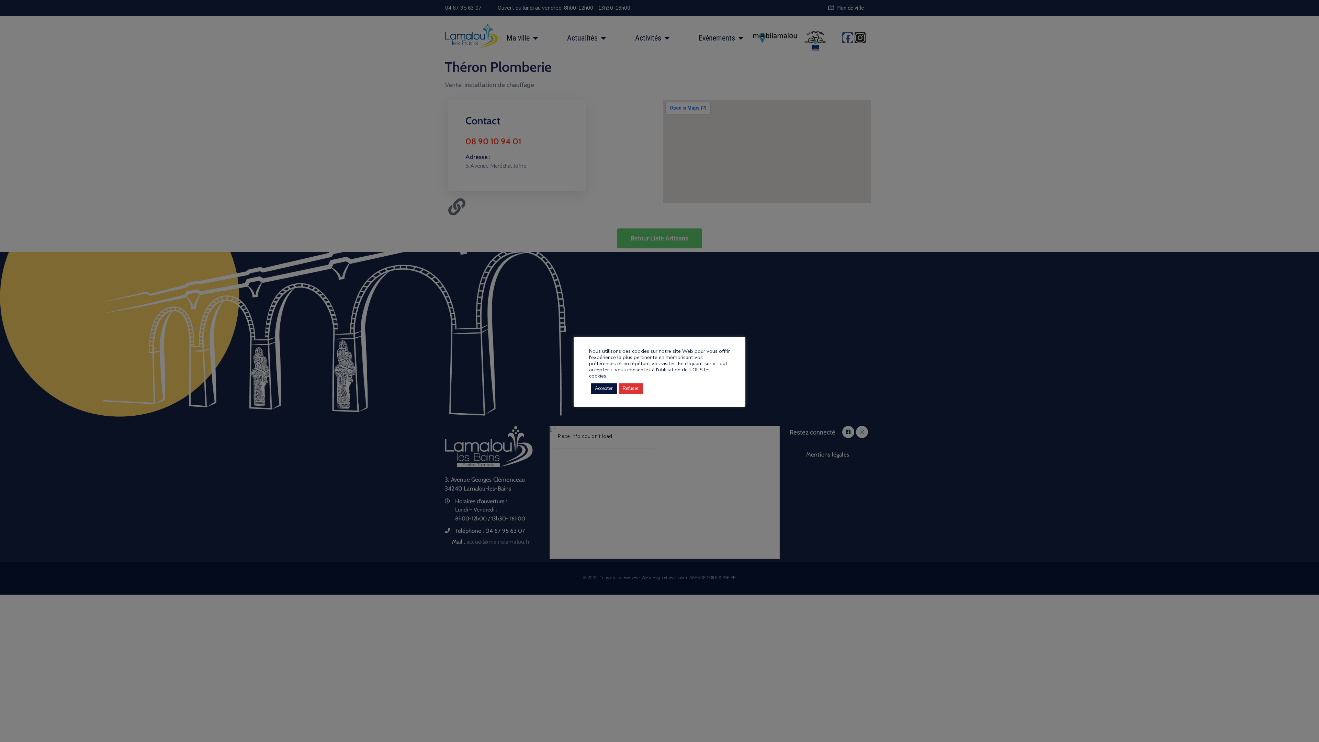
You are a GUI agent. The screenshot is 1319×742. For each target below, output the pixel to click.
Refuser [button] (631, 388)
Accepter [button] (604, 388)
